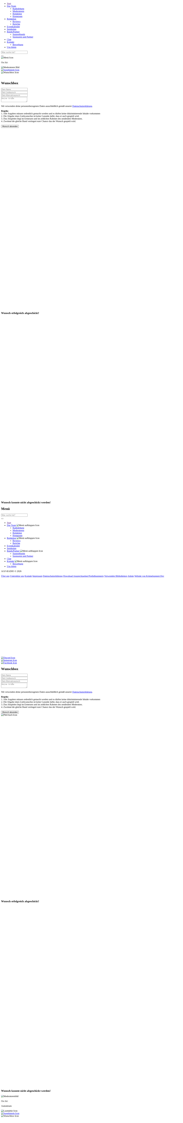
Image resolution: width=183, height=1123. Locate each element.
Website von (149, 576)
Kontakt (10, 42)
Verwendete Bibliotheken (115, 576)
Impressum (37, 576)
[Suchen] (2, 55)
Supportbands (19, 34)
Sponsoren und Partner (23, 37)
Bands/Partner (13, 32)
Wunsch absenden (10, 126)
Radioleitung (18, 8)
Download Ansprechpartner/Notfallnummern (83, 576)
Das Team (11, 6)
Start (9, 3)
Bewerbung (18, 44)
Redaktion (17, 14)
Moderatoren (18, 11)
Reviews (16, 21)
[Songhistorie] (10, 70)
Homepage (17, 16)
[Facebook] (91, 663)
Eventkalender (13, 26)
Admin (131, 576)
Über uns (5, 576)
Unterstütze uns (17, 576)
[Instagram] (91, 660)
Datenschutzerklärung (82, 106)
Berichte (16, 24)
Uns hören (11, 47)
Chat (9, 39)
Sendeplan (11, 29)
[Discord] (91, 657)
